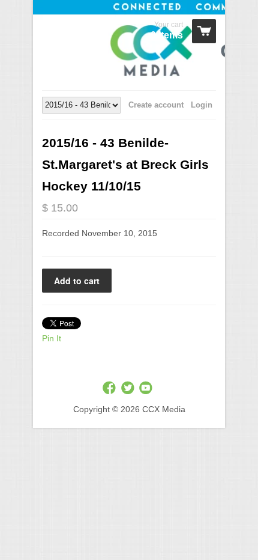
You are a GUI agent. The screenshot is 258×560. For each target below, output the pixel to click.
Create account (156, 104)
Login (201, 104)
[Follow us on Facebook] (110, 388)
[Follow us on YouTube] (147, 388)
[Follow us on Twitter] (129, 388)
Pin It (51, 338)
